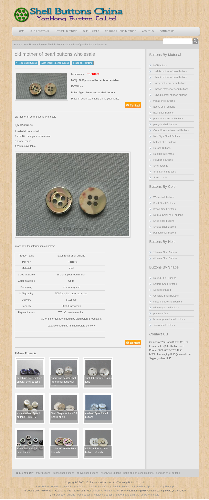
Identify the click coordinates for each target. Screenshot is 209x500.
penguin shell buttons (165, 124)
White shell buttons (163, 197)
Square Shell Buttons (165, 284)
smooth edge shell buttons (167, 301)
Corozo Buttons (161, 148)
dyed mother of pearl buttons (171, 95)
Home (21, 31)
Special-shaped (162, 289)
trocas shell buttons (82, 63)
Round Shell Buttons (164, 278)
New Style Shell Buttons (166, 136)
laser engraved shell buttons (55, 63)
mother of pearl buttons (150, 486)
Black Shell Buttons (164, 203)
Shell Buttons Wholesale (48, 486)
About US (148, 31)
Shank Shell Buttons (164, 171)
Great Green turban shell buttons (171, 130)
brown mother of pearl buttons (171, 89)
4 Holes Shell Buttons (50, 44)
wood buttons (84, 494)
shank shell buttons (164, 325)
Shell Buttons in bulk (124, 486)
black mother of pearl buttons (171, 77)
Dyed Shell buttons (163, 220)
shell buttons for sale (75, 486)
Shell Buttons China (100, 486)
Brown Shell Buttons (164, 209)
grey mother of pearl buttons (170, 83)
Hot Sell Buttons (66, 31)
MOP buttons (160, 65)
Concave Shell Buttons (166, 295)
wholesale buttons (104, 494)
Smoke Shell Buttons (164, 226)
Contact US (167, 31)
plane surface (160, 313)
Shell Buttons (39, 31)
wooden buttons (66, 494)
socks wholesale (150, 494)
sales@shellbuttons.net (106, 490)
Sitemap (169, 486)
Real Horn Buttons (163, 154)
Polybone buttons (163, 159)
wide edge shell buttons (166, 307)
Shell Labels (91, 31)
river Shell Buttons (163, 112)
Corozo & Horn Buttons (120, 31)
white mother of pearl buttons (171, 71)
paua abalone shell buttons (168, 118)
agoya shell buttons (164, 106)
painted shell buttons (164, 232)
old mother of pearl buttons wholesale (86, 44)
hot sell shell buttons (164, 142)
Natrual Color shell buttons (168, 215)
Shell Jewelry (160, 165)
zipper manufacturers (127, 494)
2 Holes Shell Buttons (165, 252)
